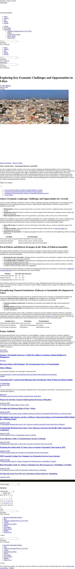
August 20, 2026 (5, 385)
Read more (3, 394)
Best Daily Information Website (13, 517)
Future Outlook (9, 195)
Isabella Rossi (6, 383)
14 (8, 501)
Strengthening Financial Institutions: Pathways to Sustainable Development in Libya (27, 193)
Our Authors (7, 28)
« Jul (1, 509)
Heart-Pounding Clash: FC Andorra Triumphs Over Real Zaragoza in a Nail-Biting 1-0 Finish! (35, 465)
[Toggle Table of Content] (1, 187)
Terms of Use (11, 38)
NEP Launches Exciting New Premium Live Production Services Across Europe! (30, 456)
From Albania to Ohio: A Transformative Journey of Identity (23, 439)
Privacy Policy (11, 36)
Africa (5, 16)
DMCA (9, 33)
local (49, 316)
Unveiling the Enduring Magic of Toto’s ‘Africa (17, 408)
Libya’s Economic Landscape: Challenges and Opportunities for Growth (23, 190)
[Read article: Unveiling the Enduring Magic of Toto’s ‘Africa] (37, 405)
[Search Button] (18, 41)
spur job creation (60, 228)
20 (6, 503)
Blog (5, 519)
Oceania (6, 23)
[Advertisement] (33, 7)
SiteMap (6, 530)
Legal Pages (7, 29)
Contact (6, 26)
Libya (3, 89)
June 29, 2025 (4, 87)
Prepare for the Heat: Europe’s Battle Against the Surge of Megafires (25, 400)
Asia (5, 20)
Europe (6, 21)
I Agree (11, 568)
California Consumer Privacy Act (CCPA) (19, 31)
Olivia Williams (6, 85)
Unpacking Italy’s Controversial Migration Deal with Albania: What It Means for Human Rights (36, 380)
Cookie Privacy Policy (13, 34)
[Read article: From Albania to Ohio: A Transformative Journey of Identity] (37, 435)
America (6, 18)
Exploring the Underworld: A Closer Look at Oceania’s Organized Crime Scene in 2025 (32, 447)
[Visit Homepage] (3, 2)
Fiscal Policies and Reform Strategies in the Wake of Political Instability (23, 191)
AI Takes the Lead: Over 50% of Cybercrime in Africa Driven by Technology (29, 474)
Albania (2, 376)
